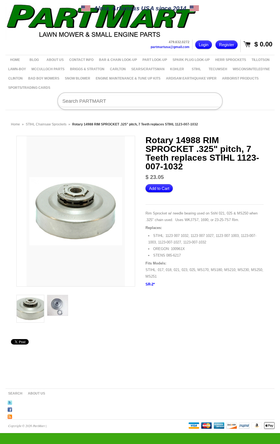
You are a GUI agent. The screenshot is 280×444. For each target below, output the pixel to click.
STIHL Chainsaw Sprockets (46, 124)
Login (203, 44)
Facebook (10, 408)
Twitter (10, 401)
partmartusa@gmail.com (170, 47)
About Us (36, 393)
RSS (10, 415)
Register (226, 44)
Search (15, 393)
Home (15, 124)
